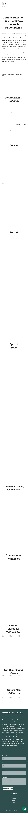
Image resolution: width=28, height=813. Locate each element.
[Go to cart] (18, 4)
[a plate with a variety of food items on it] (20, 128)
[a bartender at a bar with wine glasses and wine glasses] (14, 501)
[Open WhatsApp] (24, 809)
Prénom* (4, 756)
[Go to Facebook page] (14, 793)
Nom (3, 763)
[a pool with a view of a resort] (14, 592)
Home (14, 796)
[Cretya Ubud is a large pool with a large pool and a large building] (14, 571)
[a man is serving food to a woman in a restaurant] (14, 522)
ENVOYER (8, 788)
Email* (4, 770)
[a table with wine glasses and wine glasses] (14, 544)
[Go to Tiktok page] (11, 793)
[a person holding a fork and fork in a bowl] (20, 118)
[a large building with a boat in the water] (14, 657)
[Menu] (25, 4)
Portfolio (14, 798)
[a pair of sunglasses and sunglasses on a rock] (14, 84)
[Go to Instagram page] (16, 793)
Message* (4, 777)
